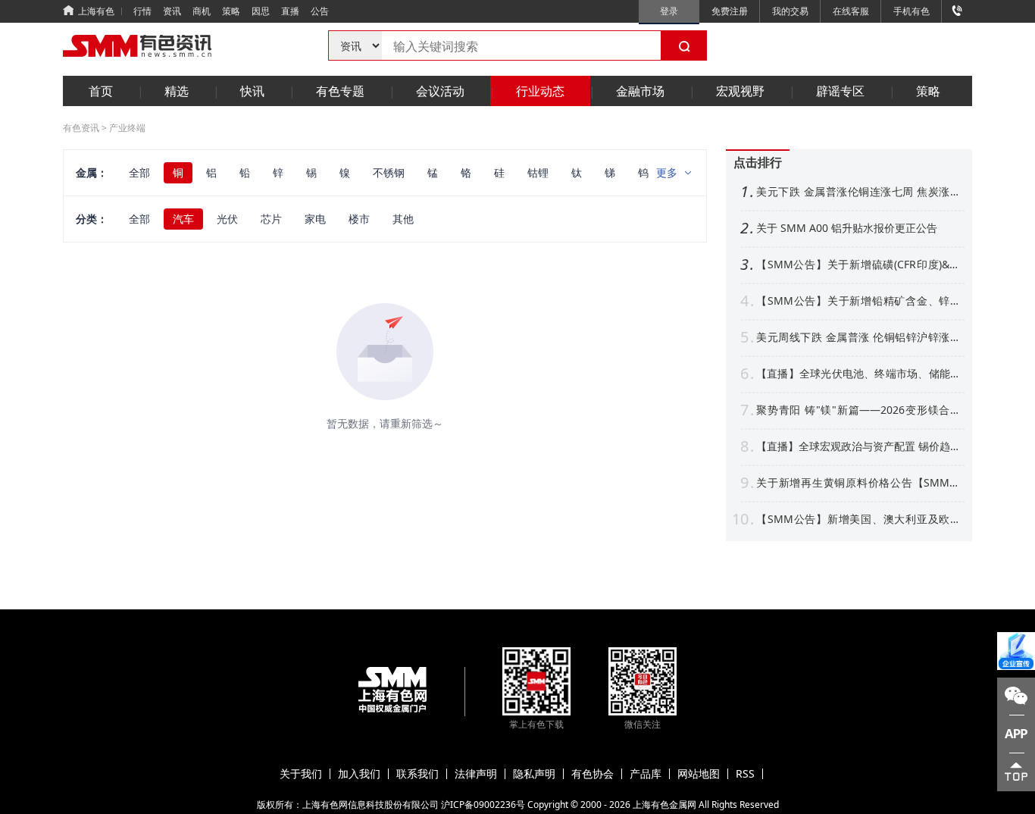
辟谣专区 (840, 91)
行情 (142, 11)
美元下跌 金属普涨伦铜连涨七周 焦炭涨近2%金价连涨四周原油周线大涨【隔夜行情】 (858, 192)
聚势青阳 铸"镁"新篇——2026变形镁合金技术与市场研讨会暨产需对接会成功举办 (858, 410)
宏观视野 (740, 91)
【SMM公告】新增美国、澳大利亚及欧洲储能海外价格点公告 (858, 519)
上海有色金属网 (664, 804)
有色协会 (592, 774)
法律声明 (476, 774)
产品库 (645, 774)
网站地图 (698, 774)
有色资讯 (81, 127)
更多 (666, 172)
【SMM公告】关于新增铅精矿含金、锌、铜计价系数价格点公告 (858, 301)
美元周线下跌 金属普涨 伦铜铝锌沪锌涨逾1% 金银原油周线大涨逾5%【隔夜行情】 (858, 337)
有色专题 (340, 91)
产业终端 (127, 127)
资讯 (172, 11)
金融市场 (640, 91)
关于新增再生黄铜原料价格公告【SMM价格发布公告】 (858, 483)
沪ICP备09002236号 (483, 804)
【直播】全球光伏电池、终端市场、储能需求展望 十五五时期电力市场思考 (858, 373)
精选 (176, 91)
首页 (101, 91)
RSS (745, 774)
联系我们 (417, 774)
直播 (290, 11)
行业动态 (540, 91)
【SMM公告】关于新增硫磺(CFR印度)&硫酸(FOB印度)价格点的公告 (858, 264)
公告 (320, 11)
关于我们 (301, 774)
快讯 (252, 91)
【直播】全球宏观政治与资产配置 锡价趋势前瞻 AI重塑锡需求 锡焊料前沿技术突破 (858, 446)
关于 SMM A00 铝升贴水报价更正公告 (846, 228)
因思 (261, 11)
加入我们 (359, 774)
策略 (231, 11)
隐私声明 (534, 774)
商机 (201, 11)
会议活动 (440, 91)
